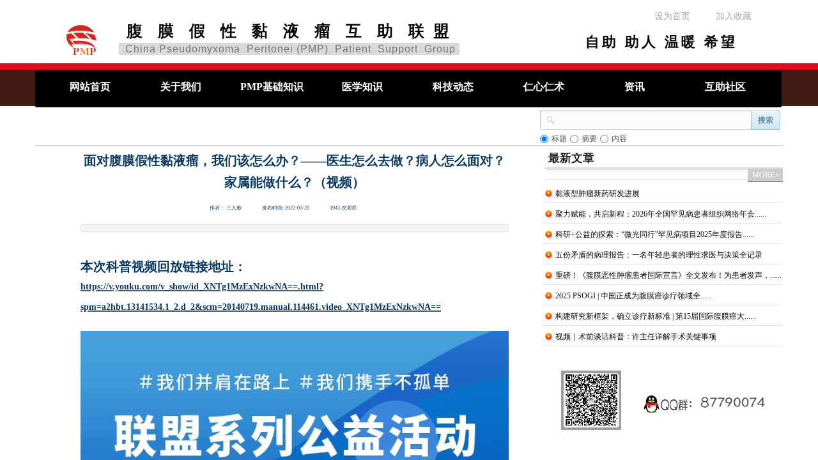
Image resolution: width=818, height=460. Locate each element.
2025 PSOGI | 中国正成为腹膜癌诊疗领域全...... (633, 295)
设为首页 (672, 16)
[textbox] (653, 119)
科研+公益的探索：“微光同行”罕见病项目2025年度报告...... (654, 234)
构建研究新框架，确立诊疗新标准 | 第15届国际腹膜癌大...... (655, 316)
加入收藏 (734, 16)
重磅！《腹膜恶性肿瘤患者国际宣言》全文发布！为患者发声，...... (668, 275)
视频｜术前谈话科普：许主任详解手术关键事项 (635, 336)
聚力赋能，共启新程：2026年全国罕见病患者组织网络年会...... (660, 214)
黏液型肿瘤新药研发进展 (597, 193)
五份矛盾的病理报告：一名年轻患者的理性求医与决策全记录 (658, 254)
